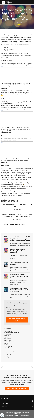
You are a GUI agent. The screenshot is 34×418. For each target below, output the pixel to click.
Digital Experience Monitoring (12, 332)
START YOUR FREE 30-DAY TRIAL (17, 319)
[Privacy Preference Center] (2, 415)
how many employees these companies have (13, 188)
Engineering (7, 335)
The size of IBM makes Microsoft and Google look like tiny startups (17, 215)
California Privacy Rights (19, 412)
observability (7, 338)
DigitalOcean (7, 334)
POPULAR (28, 236)
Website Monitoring (9, 348)
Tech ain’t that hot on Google (17, 225)
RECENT (6, 236)
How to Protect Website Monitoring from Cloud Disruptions (17, 250)
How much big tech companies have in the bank (17, 205)
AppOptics (6, 356)
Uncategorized (8, 346)
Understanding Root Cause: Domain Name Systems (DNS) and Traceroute (19, 289)
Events (6, 337)
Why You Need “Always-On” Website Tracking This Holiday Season (19, 276)
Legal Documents (9, 412)
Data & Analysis (8, 331)
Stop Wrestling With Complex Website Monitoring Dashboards (20, 239)
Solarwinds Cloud (8, 355)
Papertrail (6, 358)
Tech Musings (18, 24)
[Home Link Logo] (6, 2)
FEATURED (16, 236)
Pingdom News (8, 340)
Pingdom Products (9, 341)
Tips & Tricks (7, 345)
